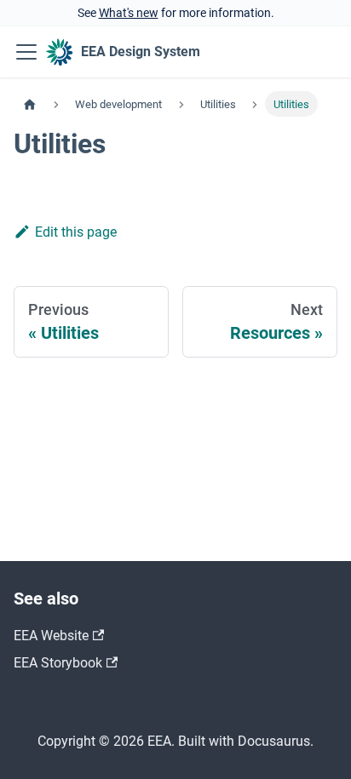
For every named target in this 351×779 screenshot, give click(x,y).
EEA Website (51, 635)
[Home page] (30, 103)
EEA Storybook (58, 663)
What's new (128, 13)
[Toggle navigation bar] (26, 52)
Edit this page (76, 232)
